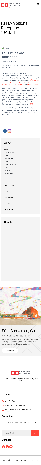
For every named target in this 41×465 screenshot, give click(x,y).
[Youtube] (11, 446)
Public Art (8, 170)
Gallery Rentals (9, 185)
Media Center (9, 197)
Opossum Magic (17, 85)
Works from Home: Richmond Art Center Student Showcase (20, 82)
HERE (31, 104)
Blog (6, 179)
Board (7, 167)
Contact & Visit (9, 152)
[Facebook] (7, 446)
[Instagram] (3, 446)
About (6, 149)
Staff (7, 161)
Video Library (9, 173)
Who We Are (9, 158)
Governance (8, 209)
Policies (7, 203)
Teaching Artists (11, 164)
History (7, 155)
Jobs (6, 191)
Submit (35, 433)
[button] (38, 4)
